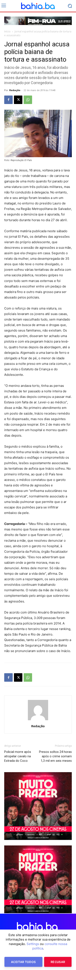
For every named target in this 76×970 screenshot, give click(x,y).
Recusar (58, 962)
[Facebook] (8, 100)
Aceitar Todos (23, 962)
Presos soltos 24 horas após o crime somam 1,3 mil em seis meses (55, 756)
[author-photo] (38, 720)
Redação (14, 90)
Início (7, 31)
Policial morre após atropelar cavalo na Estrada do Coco (17, 756)
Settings (33, 944)
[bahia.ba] (38, 6)
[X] (18, 100)
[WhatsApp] (28, 100)
